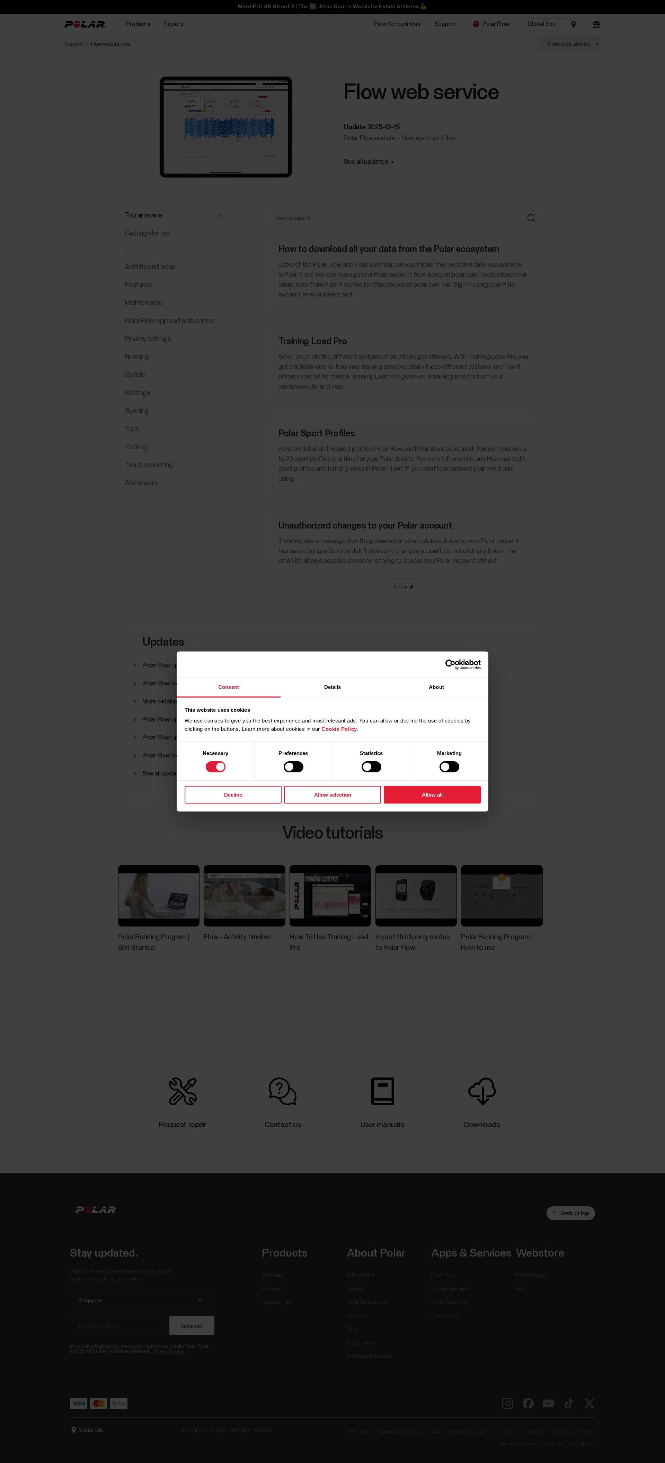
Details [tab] (332, 687)
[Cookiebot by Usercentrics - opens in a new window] (450, 664)
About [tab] (436, 687)
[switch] (293, 766)
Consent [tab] (228, 687)
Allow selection (332, 795)
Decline (233, 795)
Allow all (432, 795)
